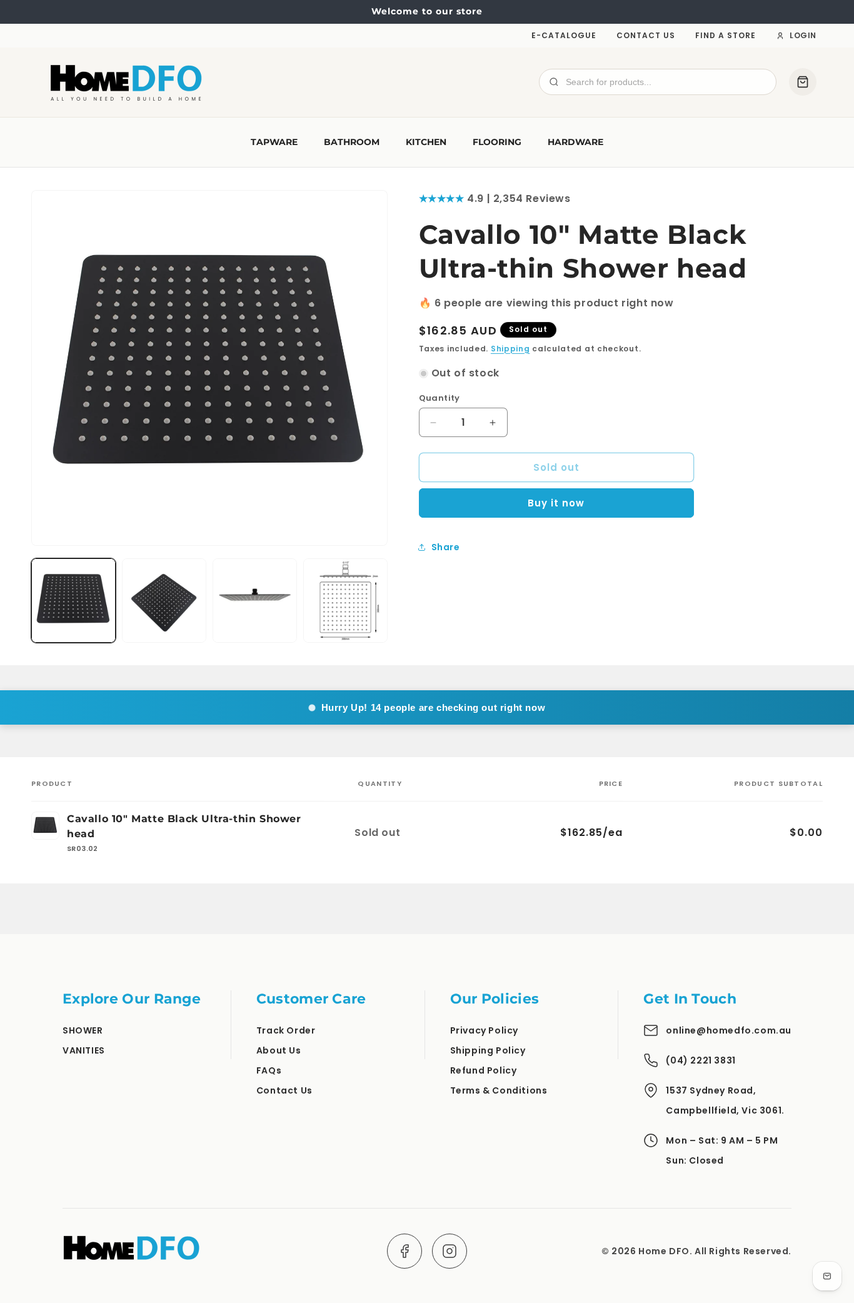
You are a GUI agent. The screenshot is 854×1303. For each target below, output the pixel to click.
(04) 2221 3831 (700, 1060)
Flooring (497, 142)
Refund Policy (483, 1070)
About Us (278, 1050)
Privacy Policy (484, 1030)
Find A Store (725, 35)
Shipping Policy (488, 1050)
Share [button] (445, 546)
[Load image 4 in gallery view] (345, 600)
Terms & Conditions (499, 1090)
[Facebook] (404, 1251)
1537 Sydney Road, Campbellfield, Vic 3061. (725, 1100)
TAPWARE (274, 142)
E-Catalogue (563, 35)
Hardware (575, 142)
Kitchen (426, 142)
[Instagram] (449, 1251)
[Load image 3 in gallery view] (255, 600)
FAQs (268, 1070)
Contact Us (645, 35)
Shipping (510, 348)
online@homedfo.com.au (728, 1030)
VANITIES (84, 1050)
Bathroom (351, 142)
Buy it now (556, 503)
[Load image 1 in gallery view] (73, 600)
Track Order (286, 1030)
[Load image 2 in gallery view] (164, 600)
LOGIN (803, 35)
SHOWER (83, 1030)
